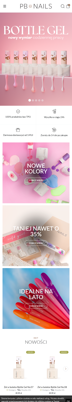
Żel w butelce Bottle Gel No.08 (52, 387)
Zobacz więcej (36, 180)
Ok (68, 395)
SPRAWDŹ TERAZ (36, 59)
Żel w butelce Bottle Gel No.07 (18, 387)
